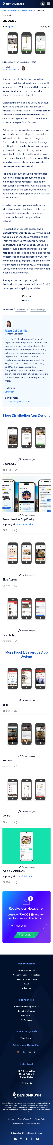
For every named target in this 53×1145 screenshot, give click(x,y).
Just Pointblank (24, 876)
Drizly (6, 816)
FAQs (26, 983)
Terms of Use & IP (24, 1119)
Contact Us (26, 1083)
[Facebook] (26, 1139)
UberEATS (9, 464)
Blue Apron (9, 579)
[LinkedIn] (15, 1139)
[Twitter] (32, 1139)
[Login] (42, 3)
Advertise (26, 988)
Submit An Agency (26, 1011)
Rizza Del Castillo (10, 69)
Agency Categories (26, 970)
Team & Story (26, 1038)
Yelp (5, 705)
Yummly (7, 760)
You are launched (25, 524)
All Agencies (26, 1020)
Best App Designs (29, 11)
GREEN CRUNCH (14, 871)
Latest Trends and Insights (26, 979)
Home (4, 11)
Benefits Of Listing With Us (26, 1006)
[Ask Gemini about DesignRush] (23, 1052)
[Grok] (35, 1052)
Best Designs (14, 11)
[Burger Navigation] (49, 4)
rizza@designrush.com (17, 401)
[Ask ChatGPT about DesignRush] (29, 1052)
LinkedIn (9, 391)
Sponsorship (26, 1015)
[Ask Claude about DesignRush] (18, 1052)
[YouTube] (37, 1139)
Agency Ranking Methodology (26, 975)
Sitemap (11, 1119)
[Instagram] (21, 1139)
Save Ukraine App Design (18, 519)
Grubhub (8, 635)
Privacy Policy (40, 1119)
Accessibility (18, 1123)
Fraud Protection (33, 1123)
